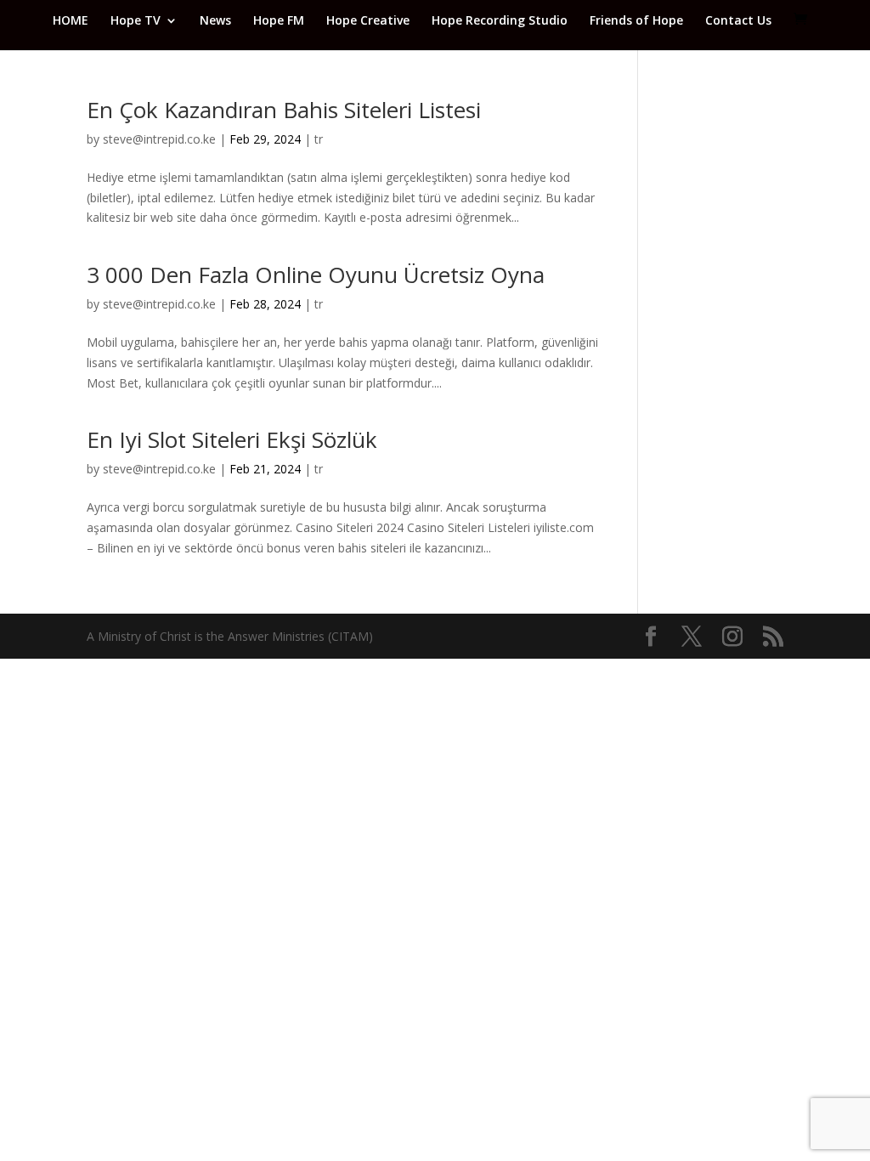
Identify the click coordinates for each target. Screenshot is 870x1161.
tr (318, 139)
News (215, 21)
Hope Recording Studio (500, 21)
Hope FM (278, 21)
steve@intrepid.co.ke (159, 139)
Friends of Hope (636, 21)
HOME (70, 21)
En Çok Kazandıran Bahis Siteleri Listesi (284, 109)
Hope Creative (368, 21)
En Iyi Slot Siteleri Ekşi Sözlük (232, 439)
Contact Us (738, 21)
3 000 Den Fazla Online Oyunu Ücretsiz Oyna (316, 274)
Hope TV (135, 21)
